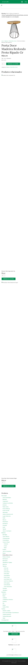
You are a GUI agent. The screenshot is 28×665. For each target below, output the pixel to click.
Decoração (4, 495)
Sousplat (5, 525)
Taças (5, 547)
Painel (4, 553)
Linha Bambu (7, 575)
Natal (4, 518)
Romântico (5, 523)
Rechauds (5, 560)
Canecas (6, 544)
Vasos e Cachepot (7, 531)
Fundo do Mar (6, 510)
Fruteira (4, 549)
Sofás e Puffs (6, 607)
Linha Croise (7, 577)
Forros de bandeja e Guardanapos (11, 612)
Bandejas (5, 534)
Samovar (5, 564)
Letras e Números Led (8, 514)
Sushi (4, 527)
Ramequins (5, 558)
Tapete (4, 529)
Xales (4, 618)
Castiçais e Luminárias (8, 503)
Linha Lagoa (7, 583)
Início (2, 41)
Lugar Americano (7, 516)
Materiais (6, 41)
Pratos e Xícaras (6, 557)
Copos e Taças (6, 542)
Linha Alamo (7, 571)
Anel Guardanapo (7, 497)
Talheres (5, 566)
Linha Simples (7, 584)
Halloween (5, 512)
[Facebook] (11, 2)
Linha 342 (6, 568)
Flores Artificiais (6, 508)
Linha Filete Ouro (8, 579)
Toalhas (3, 608)
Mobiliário (3, 592)
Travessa (5, 588)
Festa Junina (5, 506)
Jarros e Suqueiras (7, 551)
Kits (3, 603)
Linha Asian (6, 573)
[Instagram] (13, 2)
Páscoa (4, 519)
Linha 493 (6, 569)
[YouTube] (17, 2)
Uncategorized (4, 620)
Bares (4, 595)
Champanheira (6, 538)
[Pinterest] (15, 2)
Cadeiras (5, 597)
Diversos (5, 505)
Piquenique (5, 521)
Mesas (4, 605)
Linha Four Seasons (8, 581)
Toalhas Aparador (7, 614)
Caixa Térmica (6, 536)
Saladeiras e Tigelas (7, 562)
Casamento (5, 501)
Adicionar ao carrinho (13, 63)
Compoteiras (6, 540)
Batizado (5, 499)
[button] (22, 1)
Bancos (4, 594)
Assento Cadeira (6, 610)
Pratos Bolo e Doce (12, 41)
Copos (5, 545)
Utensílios (5, 590)
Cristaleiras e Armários (8, 599)
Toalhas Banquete (7, 616)
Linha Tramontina (8, 586)
